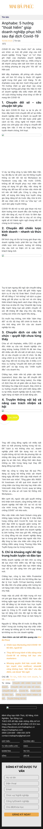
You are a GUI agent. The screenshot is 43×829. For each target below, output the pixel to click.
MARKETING (6, 751)
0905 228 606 (8, 733)
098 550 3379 (23, 733)
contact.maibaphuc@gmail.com (16, 735)
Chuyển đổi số (9, 691)
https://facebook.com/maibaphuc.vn (18, 727)
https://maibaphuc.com (12, 730)
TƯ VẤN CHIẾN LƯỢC (10, 746)
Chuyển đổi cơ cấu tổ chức (25, 687)
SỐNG (4, 756)
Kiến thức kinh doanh (28, 677)
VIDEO (25, 746)
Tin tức (13, 677)
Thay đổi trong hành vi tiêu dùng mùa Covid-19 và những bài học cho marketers (24, 655)
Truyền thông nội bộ (17, 698)
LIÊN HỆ (26, 756)
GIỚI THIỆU (6, 741)
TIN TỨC (26, 751)
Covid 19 (23, 691)
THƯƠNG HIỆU (29, 741)
